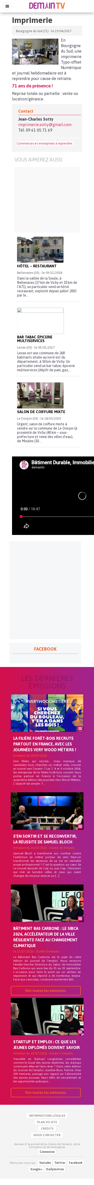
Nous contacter (47, 1135)
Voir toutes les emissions (45, 991)
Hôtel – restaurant (37, 266)
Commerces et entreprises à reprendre (44, 143)
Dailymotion (55, 1169)
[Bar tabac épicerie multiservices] (40, 321)
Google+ (36, 1169)
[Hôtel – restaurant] (40, 250)
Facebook (75, 1163)
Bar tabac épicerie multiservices (34, 339)
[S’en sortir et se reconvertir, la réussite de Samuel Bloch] (47, 819)
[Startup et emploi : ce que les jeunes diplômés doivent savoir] (47, 1025)
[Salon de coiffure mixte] (40, 395)
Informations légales (47, 1115)
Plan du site (47, 1122)
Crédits (47, 1128)
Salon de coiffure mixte (41, 412)
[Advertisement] (47, 200)
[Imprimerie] (35, 52)
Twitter (59, 1163)
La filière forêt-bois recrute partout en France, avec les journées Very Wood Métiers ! (44, 744)
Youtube (45, 1163)
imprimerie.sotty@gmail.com (44, 124)
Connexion (47, 1152)
